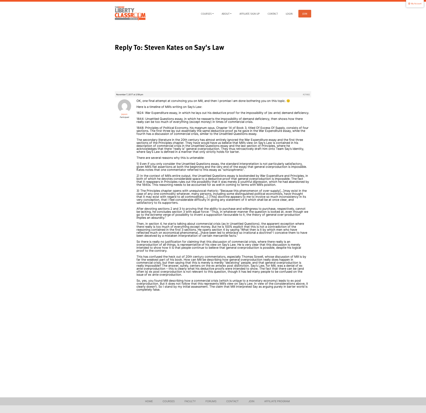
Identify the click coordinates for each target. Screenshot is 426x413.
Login (289, 14)
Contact (273, 14)
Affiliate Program (277, 401)
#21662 (306, 94)
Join (304, 14)
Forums (211, 401)
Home (149, 401)
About (225, 14)
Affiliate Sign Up (249, 14)
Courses (206, 14)
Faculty (190, 401)
